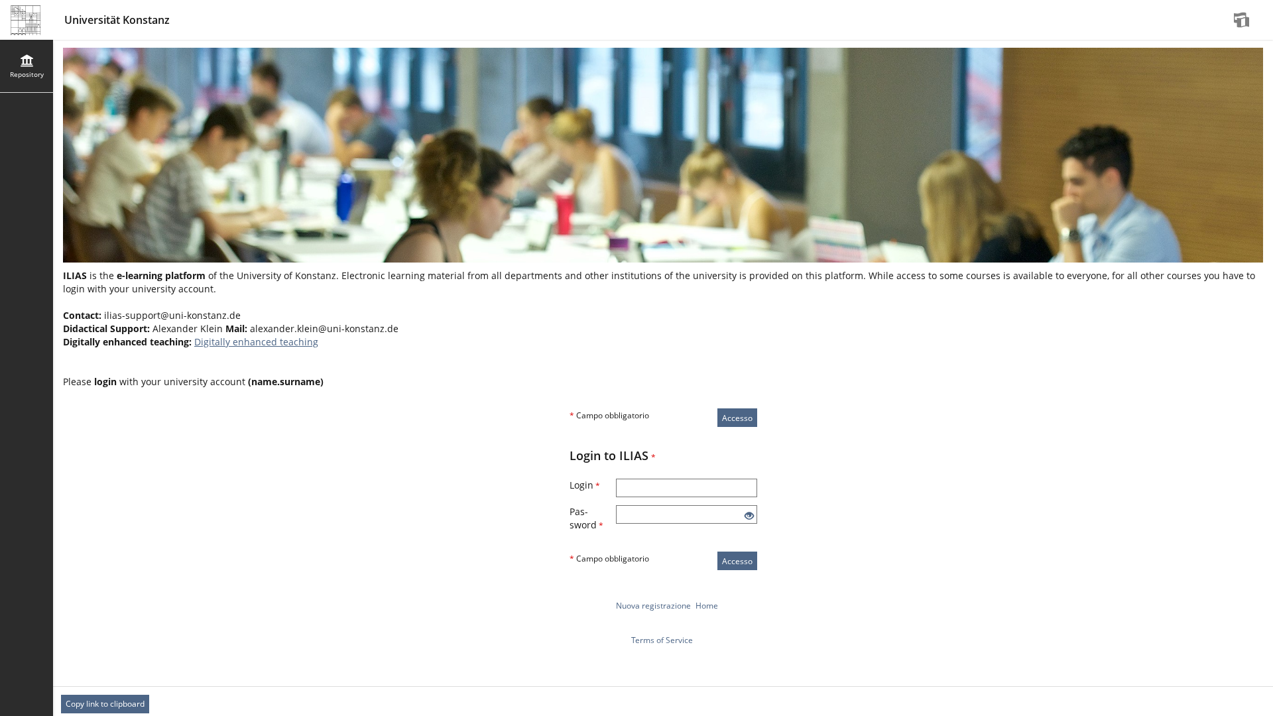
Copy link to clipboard (105, 703)
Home (707, 605)
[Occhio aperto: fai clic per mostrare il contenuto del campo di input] (749, 516)
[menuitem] (1243, 20)
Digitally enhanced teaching (256, 341)
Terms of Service (662, 640)
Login (585, 485)
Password (586, 518)
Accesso (737, 418)
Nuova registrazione (653, 605)
